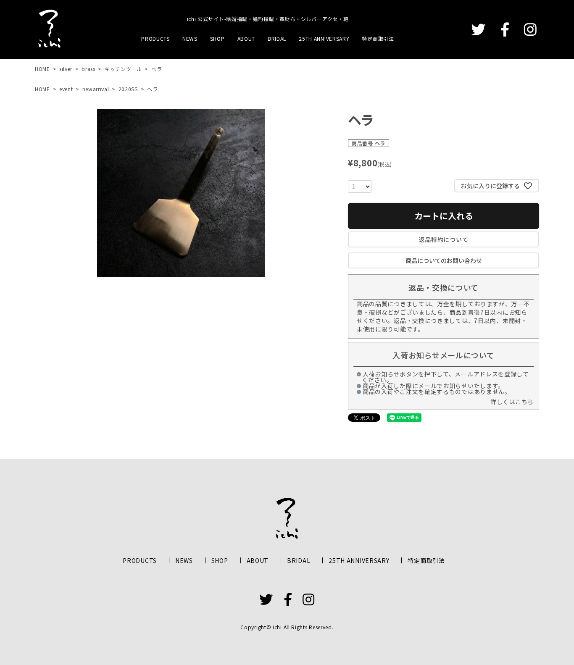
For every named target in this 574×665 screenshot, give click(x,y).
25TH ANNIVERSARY (324, 38)
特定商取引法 (378, 38)
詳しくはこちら (512, 401)
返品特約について (444, 239)
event (66, 88)
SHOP (217, 38)
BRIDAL (277, 38)
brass (88, 68)
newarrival (95, 88)
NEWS (189, 38)
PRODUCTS (155, 38)
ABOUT (246, 38)
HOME (42, 68)
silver (65, 68)
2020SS (128, 88)
